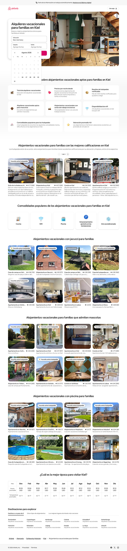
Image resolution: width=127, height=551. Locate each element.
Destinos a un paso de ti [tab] (16, 513)
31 (14, 81)
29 (34, 77)
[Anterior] (59, 154)
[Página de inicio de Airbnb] (13, 8)
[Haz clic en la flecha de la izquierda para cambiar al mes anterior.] (14, 52)
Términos (34, 547)
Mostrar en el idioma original (82, 3)
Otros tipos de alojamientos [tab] (36, 513)
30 (38, 77)
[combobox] (29, 40)
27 (26, 77)
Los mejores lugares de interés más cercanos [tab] (63, 513)
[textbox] (20, 47)
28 (30, 77)
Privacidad (25, 547)
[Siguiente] (67, 154)
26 (22, 77)
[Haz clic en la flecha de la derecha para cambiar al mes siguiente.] (38, 52)
